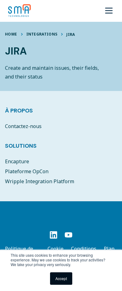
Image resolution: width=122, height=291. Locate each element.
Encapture (17, 161)
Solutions (21, 146)
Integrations (42, 34)
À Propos (19, 110)
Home (11, 34)
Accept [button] (61, 278)
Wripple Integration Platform (39, 181)
